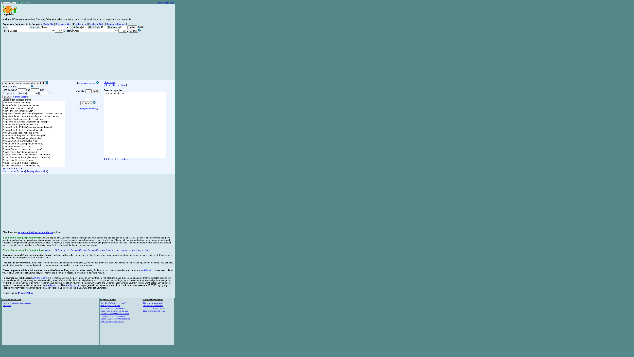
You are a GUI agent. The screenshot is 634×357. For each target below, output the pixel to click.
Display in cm (80, 24)
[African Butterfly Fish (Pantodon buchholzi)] (34, 130)
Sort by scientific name (14, 171)
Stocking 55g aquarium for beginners (115, 319)
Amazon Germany (96, 250)
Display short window (37, 171)
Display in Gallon (97, 24)
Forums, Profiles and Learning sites (17, 303)
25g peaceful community (153, 306)
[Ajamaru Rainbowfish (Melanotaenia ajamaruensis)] (34, 154)
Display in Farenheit (116, 24)
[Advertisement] (88, 56)
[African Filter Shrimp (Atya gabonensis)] (34, 138)
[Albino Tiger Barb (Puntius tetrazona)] (34, 163)
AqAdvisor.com (148, 270)
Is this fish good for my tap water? (114, 308)
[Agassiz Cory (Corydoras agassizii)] (34, 152)
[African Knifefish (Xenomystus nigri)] (34, 141)
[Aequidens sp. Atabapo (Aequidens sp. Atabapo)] (34, 121)
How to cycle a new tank (110, 306)
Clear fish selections (115, 85)
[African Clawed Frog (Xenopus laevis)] (34, 133)
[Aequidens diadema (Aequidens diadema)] (34, 119)
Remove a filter (63, 24)
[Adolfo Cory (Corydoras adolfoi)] (34, 108)
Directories (7, 306)
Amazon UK (64, 250)
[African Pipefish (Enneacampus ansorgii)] (34, 149)
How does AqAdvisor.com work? (113, 303)
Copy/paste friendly (88, 108)
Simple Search (20, 97)
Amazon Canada (79, 250)
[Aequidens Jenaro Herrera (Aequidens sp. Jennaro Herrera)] (34, 116)
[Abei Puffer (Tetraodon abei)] (34, 102)
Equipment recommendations (112, 321)
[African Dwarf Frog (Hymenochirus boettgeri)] (34, 135)
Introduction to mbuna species (113, 316)
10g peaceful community (153, 303)
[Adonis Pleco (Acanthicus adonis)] (34, 111)
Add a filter (49, 24)
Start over (109, 82)
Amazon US (51, 250)
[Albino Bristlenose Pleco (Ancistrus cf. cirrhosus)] (34, 157)
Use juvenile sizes (86, 83)
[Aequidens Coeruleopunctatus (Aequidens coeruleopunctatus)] (34, 113)
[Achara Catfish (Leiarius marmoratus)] (34, 105)
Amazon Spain (143, 250)
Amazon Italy (128, 250)
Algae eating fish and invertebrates (114, 311)
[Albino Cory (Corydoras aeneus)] (34, 160)
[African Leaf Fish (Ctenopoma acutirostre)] (34, 143)
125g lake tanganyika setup (154, 311)
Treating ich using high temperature (115, 314)
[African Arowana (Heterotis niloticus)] (34, 124)
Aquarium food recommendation (35, 232)
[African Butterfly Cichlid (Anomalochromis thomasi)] (34, 127)
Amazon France (113, 250)
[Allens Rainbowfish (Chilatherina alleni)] (34, 165)
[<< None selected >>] (135, 93)
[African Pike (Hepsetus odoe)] (34, 146)
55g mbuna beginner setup (153, 308)
